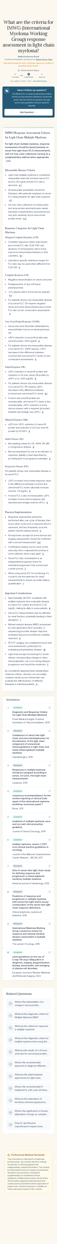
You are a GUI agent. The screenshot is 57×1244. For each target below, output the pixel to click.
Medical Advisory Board (28, 56)
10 (44, 650)
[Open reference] (49, 707)
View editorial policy (40, 81)
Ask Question (27, 112)
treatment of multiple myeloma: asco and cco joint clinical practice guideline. (31, 824)
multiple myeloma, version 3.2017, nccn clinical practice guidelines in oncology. (30, 847)
